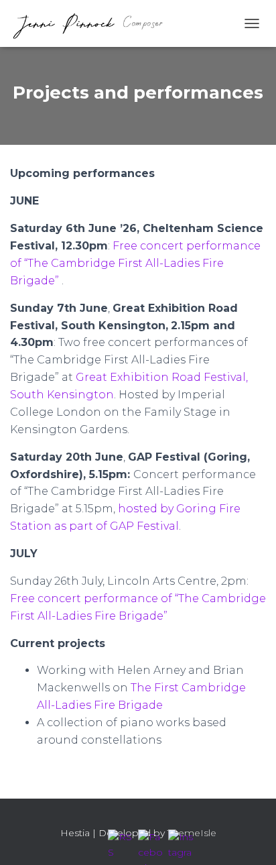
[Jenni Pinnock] (92, 23)
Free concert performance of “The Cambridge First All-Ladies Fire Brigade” (135, 263)
